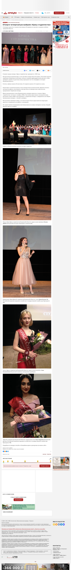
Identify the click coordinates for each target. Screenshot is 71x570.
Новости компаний (8, 511)
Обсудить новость (45, 466)
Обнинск (5, 13)
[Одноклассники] (5, 451)
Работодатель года (45, 17)
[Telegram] (8, 451)
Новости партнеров (31, 551)
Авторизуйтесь (18, 499)
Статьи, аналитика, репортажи (17, 19)
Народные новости (29, 12)
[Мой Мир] (6, 451)
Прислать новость (59, 12)
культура (44, 454)
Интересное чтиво (55, 17)
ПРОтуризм (16, 17)
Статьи (37, 12)
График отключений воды (26, 17)
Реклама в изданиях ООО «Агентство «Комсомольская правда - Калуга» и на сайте (23, 529)
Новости (20, 12)
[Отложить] (50, 451)
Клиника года (37, 17)
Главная (3, 19)
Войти (68, 12)
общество (49, 454)
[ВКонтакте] (3, 451)
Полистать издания (5, 522)
